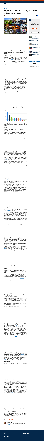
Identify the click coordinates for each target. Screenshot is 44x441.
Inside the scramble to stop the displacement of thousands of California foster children (33, 41)
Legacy (10, 419)
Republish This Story (34, 61)
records (12, 349)
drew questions (22, 278)
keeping (9, 376)
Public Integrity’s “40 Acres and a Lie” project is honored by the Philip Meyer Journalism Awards (36, 37)
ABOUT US (35, 28)
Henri (22, 47)
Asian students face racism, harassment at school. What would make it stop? (36, 55)
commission (11, 392)
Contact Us (5, 434)
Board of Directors (6, 432)
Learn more (41, 0)
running (21, 225)
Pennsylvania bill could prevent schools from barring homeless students (36, 44)
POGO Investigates (16, 0)
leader (16, 225)
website (5, 219)
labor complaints (24, 375)
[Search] (38, 32)
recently (15, 173)
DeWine (14, 349)
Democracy (6, 8)
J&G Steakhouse (8, 210)
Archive (5, 433)
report (7, 159)
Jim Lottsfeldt (22, 354)
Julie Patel (7, 15)
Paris (10, 262)
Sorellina (8, 47)
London (8, 262)
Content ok (8, 419)
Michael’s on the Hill (6, 48)
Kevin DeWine (21, 346)
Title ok (12, 419)
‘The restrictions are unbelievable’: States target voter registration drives (36, 52)
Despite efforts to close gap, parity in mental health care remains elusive (36, 48)
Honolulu (13, 262)
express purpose (12, 45)
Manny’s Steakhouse (14, 47)
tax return (8, 179)
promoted (15, 325)
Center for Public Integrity (12, 59)
